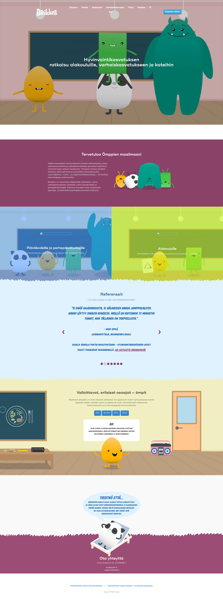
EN (110, 12)
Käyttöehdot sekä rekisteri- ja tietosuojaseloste (130, 586)
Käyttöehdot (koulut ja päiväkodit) (86, 586)
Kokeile (141, 7)
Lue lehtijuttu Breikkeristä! (130, 349)
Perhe (85, 7)
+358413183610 (111, 570)
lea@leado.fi (111, 567)
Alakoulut (97, 7)
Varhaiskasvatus (115, 7)
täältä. (132, 300)
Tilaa (130, 7)
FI (150, 7)
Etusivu (74, 7)
